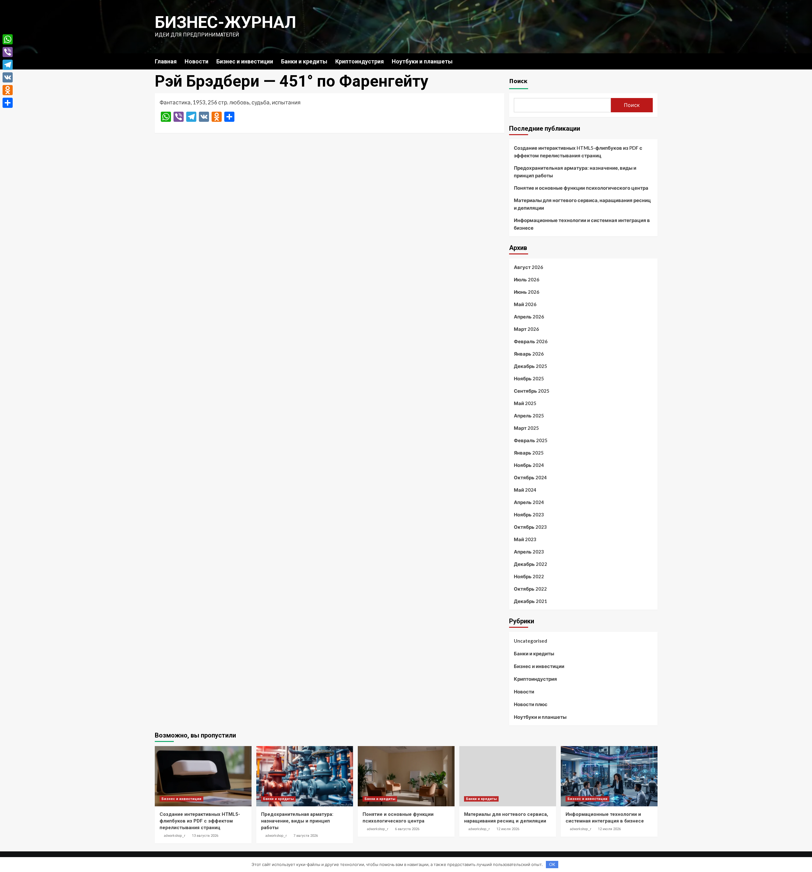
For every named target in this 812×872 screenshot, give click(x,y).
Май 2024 (525, 490)
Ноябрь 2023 (529, 514)
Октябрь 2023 (530, 527)
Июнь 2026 (526, 292)
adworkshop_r (174, 835)
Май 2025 (525, 403)
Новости (196, 61)
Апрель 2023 (529, 551)
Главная (166, 61)
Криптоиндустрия (359, 61)
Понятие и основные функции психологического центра (581, 188)
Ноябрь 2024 (529, 465)
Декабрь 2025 (530, 366)
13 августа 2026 (205, 836)
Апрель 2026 (529, 316)
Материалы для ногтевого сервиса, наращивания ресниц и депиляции (582, 204)
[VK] (7, 77)
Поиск (518, 81)
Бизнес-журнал (225, 22)
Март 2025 (526, 428)
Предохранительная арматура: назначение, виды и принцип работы (575, 171)
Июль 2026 (526, 279)
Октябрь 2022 (530, 589)
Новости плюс (530, 704)
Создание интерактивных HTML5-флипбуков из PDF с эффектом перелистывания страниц (578, 151)
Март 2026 (526, 329)
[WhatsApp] (7, 39)
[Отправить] (7, 102)
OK (552, 864)
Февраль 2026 (530, 341)
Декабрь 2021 (530, 601)
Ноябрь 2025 (529, 378)
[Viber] (7, 52)
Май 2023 (525, 539)
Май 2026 (525, 304)
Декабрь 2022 (530, 564)
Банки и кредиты (304, 61)
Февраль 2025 (530, 440)
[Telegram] (7, 64)
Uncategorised (530, 641)
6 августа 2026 (407, 829)
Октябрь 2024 (530, 477)
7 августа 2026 (305, 836)
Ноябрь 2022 (529, 576)
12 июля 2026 (507, 829)
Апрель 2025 (529, 415)
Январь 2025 (529, 453)
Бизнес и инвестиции (244, 61)
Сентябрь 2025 (531, 391)
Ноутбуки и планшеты (422, 61)
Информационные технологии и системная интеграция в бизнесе (582, 224)
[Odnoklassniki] (7, 90)
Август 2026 (528, 267)
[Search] (654, 61)
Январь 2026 (529, 354)
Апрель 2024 (529, 502)
